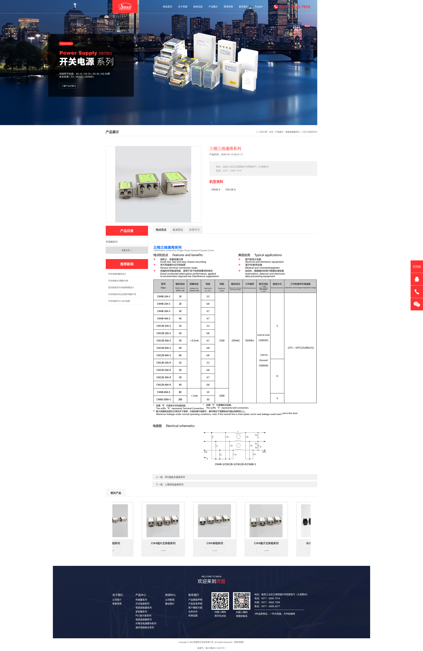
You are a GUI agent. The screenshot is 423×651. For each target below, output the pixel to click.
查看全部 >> (127, 250)
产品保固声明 (195, 599)
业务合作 (193, 611)
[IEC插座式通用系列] (305, 520)
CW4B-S (215, 189)
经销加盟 (193, 615)
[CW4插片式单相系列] (150, 520)
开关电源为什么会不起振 (119, 301)
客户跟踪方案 (195, 607)
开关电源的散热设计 (117, 273)
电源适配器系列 (143, 607)
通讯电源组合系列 (144, 627)
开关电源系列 (142, 603)
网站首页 (167, 6)
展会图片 (169, 603)
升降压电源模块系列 (145, 623)
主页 (271, 131)
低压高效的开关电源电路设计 (121, 287)
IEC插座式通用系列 (175, 477)
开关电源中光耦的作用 (118, 280)
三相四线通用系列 (174, 484)
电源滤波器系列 (292, 131)
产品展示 (213, 6)
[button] (208, 122)
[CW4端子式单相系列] (253, 520)
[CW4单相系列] (202, 520)
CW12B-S (230, 189)
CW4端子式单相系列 (253, 543)
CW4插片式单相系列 (150, 543)
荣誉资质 (228, 6)
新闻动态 (198, 6)
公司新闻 (169, 599)
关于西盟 (182, 6)
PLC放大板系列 (143, 615)
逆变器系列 (141, 611)
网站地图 (239, 642)
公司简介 (117, 599)
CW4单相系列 (202, 543)
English (259, 6)
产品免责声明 (195, 603)
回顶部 (417, 266)
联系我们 (243, 6)
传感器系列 (111, 241)
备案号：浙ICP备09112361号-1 (211, 648)
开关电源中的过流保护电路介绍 (122, 294)
